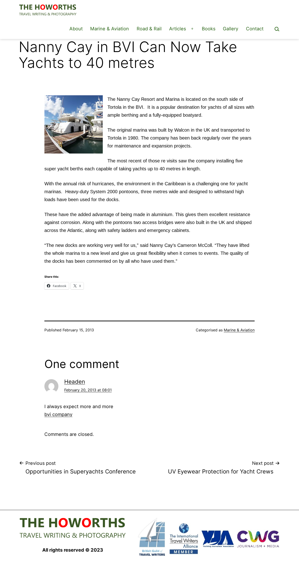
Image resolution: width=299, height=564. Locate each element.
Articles (177, 29)
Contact (254, 29)
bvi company (58, 414)
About (76, 29)
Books (208, 29)
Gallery (230, 29)
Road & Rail (149, 29)
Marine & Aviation (109, 29)
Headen (74, 381)
